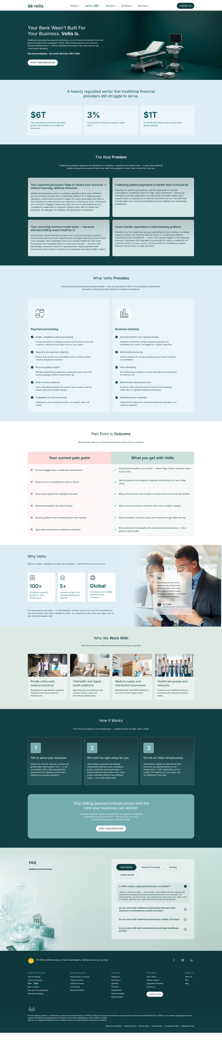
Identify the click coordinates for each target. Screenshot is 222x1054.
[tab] (126, 867)
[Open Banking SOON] (100, 5)
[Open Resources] (149, 5)
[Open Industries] (116, 5)
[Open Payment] (80, 5)
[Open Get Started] (132, 5)
